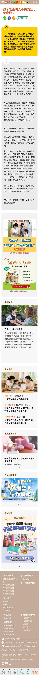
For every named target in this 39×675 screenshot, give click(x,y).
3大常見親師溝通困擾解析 (19, 253)
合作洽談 (13, 650)
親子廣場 (14, 673)
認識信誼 (4, 650)
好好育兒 (6, 601)
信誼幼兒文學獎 (8, 629)
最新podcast (21, 673)
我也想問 (23, 17)
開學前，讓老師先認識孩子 (16, 399)
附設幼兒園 (28, 575)
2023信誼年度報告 (9, 588)
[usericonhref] (36, 2)
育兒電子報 (3, 673)
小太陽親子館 (26, 618)
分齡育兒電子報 (8, 607)
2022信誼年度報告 (9, 585)
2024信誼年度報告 (9, 591)
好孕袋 (5, 604)
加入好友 (28, 673)
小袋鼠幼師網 (29, 583)
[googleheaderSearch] (33, 2)
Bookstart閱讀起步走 (9, 626)
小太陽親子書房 (27, 621)
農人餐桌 (25, 627)
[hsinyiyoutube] (6, 664)
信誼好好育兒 (9, 642)
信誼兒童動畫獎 (8, 632)
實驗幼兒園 (26, 579)
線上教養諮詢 (7, 610)
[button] (27, 2)
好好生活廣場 (29, 614)
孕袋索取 (9, 673)
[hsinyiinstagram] (10, 664)
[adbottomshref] (19, 235)
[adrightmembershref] (20, 445)
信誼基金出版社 (8, 618)
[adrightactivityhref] (20, 539)
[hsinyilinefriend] (3, 664)
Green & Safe (26, 630)
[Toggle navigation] (3, 2)
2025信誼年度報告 (9, 594)
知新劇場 (25, 624)
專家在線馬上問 (35, 673)
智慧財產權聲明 (23, 650)
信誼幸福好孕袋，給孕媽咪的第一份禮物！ (19, 459)
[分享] (4, 18)
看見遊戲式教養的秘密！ (19, 291)
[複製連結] (14, 18)
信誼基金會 (9, 575)
